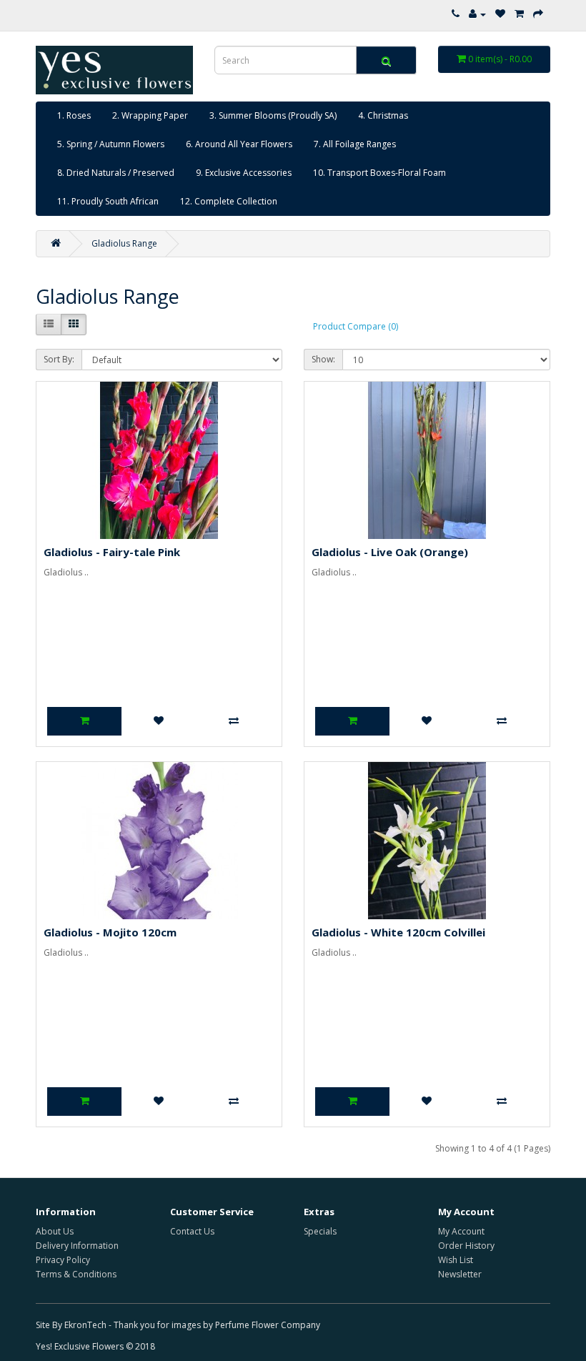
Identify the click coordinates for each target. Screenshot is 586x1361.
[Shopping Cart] (519, 14)
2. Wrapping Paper (150, 115)
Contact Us (192, 1231)
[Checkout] (538, 14)
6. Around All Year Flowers (239, 144)
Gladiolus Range (124, 243)
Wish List (455, 1260)
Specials (320, 1231)
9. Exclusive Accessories (244, 173)
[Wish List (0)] (500, 14)
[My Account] (477, 14)
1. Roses (74, 115)
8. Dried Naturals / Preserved (115, 173)
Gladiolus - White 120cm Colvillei (398, 932)
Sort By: (59, 359)
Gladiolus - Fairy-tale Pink (112, 552)
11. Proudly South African (108, 201)
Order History (466, 1245)
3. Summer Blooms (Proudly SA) (273, 115)
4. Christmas (383, 115)
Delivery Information (77, 1245)
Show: (323, 359)
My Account (461, 1231)
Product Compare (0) (355, 326)
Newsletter (460, 1274)
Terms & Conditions (76, 1274)
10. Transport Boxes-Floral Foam (379, 173)
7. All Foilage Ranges (355, 144)
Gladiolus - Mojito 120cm (110, 932)
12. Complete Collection (228, 201)
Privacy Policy (63, 1260)
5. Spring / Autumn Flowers (110, 144)
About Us (55, 1231)
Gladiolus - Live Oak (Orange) (390, 552)
